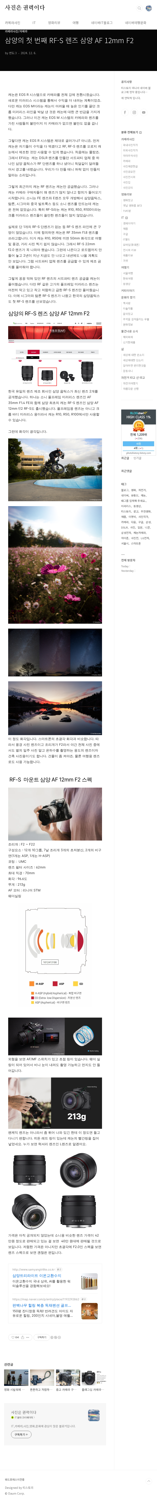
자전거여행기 (130, 383)
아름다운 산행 (131, 389)
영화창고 (128, 200)
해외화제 (128, 337)
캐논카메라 (139, 533)
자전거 (142, 490)
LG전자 (145, 538)
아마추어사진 (130, 156)
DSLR (124, 527)
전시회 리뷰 (129, 250)
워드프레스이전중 (15, 1479)
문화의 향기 (128, 297)
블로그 (125, 490)
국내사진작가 (130, 145)
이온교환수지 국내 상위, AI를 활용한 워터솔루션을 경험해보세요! (41, 1283)
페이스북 (125, 112)
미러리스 (126, 506)
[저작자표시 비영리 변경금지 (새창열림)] (55, 1337)
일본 (140, 527)
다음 (133, 522)
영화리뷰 (54, 22)
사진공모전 (129, 172)
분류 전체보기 (130, 132)
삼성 (148, 522)
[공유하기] (22, 1337)
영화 (133, 490)
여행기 (125, 267)
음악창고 (128, 314)
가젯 (125, 261)
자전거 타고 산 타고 (133, 377)
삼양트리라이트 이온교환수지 (36, 1275)
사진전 (134, 538)
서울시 (125, 543)
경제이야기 (129, 223)
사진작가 (143, 517)
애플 (125, 229)
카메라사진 (12, 22)
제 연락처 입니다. (131, 98)
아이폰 (125, 538)
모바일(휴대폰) (131, 245)
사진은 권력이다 (25, 8)
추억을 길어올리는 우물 (136, 319)
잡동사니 (128, 371)
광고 (135, 511)
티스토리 (126, 511)
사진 (132, 527)
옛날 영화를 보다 (132, 205)
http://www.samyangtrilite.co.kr (33, 1269)
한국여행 (128, 278)
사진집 (126, 182)
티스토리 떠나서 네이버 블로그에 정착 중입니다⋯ (136, 90)
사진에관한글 (130, 166)
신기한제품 (129, 342)
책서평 (126, 303)
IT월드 (126, 239)
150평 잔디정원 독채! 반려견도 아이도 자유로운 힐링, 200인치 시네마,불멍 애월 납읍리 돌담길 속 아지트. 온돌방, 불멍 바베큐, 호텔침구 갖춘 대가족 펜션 (42, 1313)
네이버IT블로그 (102, 22)
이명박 (132, 517)
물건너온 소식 (129, 331)
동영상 (126, 284)
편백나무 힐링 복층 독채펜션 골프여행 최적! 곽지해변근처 (42, 1305)
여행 (76, 22)
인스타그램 (134, 112)
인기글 (137, 458)
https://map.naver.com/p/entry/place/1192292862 (45, 1299)
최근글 (125, 458)
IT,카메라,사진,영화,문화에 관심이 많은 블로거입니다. (43, 1426)
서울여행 (128, 273)
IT (34, 22)
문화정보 (128, 324)
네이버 (125, 495)
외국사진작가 (130, 150)
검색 (139, 8)
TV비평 (127, 211)
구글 (125, 234)
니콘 (147, 527)
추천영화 (146, 511)
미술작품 (128, 308)
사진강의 (128, 188)
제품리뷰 (128, 255)
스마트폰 (136, 543)
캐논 (143, 495)
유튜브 (134, 495)
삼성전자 (126, 533)
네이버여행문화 (135, 22)
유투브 (143, 112)
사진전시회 (129, 177)
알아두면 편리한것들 (134, 365)
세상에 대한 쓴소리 (133, 355)
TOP (149, 1481)
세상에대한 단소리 (133, 360)
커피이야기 (128, 290)
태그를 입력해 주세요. (133, 501)
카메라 (126, 161)
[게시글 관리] (27, 1337)
